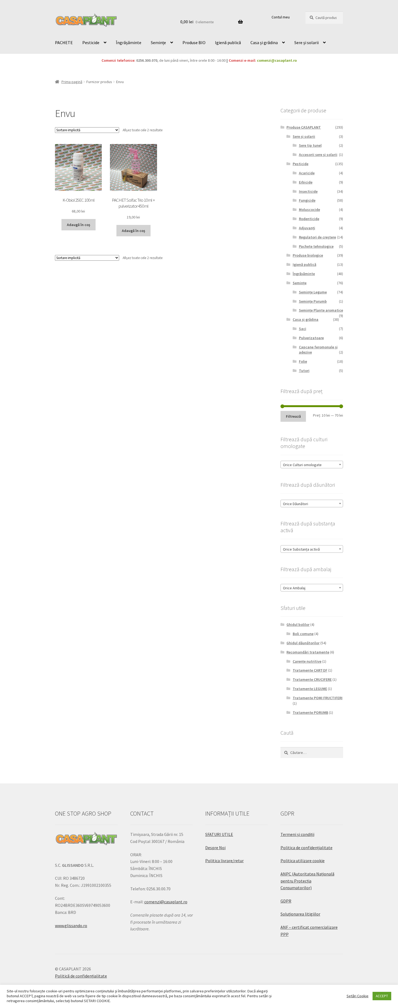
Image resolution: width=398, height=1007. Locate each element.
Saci (302, 328)
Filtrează (293, 416)
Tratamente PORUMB (310, 712)
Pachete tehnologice (316, 246)
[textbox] (312, 465)
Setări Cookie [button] (357, 995)
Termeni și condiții (297, 834)
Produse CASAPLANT (303, 127)
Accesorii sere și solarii (318, 154)
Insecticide (308, 191)
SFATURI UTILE (219, 834)
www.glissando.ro (71, 925)
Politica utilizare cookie (302, 860)
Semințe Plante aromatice (321, 310)
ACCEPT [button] (382, 996)
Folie (303, 361)
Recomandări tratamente (307, 652)
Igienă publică (228, 42)
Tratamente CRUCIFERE (312, 679)
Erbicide (305, 182)
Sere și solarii (306, 42)
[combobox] (311, 464)
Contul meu (281, 17)
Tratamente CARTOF (310, 670)
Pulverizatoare (311, 337)
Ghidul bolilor (297, 624)
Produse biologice (308, 255)
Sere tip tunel (310, 145)
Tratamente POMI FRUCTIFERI (317, 697)
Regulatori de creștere (317, 237)
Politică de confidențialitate (81, 976)
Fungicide (307, 200)
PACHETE (64, 42)
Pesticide (90, 42)
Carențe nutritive (307, 661)
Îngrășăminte (128, 42)
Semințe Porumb (313, 301)
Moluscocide (309, 209)
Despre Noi (215, 847)
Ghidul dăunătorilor (302, 642)
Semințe (158, 42)
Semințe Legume (313, 292)
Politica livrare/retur (224, 860)
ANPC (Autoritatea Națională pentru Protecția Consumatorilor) (307, 881)
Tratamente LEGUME (310, 688)
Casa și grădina (264, 42)
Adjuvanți (307, 227)
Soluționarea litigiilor (300, 914)
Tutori (304, 370)
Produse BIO (193, 42)
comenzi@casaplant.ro (277, 60)
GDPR (285, 901)
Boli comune (303, 633)
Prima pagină (71, 81)
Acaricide (307, 173)
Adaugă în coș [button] (78, 224)
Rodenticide (309, 218)
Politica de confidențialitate (306, 847)
